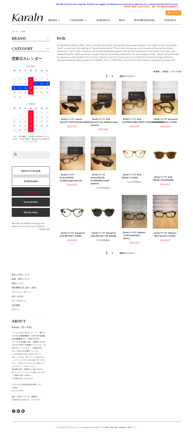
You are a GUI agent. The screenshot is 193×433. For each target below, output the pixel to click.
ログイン (16, 309)
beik (23, 31)
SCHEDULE (103, 20)
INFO (122, 20)
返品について (18, 283)
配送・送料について (21, 278)
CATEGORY (76, 20)
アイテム (175, 12)
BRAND (52, 20)
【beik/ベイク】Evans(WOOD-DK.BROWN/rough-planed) (100, 179)
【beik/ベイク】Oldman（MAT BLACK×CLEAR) (164, 234)
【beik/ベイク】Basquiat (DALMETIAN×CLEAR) (72, 234)
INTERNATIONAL (144, 20)
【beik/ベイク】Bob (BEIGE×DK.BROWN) (163, 178)
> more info (44, 229)
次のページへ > (127, 76)
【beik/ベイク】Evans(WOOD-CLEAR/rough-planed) (71, 177)
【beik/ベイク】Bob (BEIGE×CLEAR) (131, 176)
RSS (14, 296)
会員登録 (16, 305)
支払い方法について (21, 274)
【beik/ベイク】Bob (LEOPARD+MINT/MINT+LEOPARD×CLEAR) (134, 120)
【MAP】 (15, 387)
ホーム (15, 31)
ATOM (20, 296)
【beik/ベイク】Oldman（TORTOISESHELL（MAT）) (134, 235)
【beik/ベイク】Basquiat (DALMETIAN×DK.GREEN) (103, 234)
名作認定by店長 (31, 181)
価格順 (165, 71)
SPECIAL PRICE (31, 212)
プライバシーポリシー (22, 292)
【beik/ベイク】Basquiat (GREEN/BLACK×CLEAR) (165, 120)
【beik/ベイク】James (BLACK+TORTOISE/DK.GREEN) (72, 120)
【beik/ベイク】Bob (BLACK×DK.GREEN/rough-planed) (103, 122)
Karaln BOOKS (31, 202)
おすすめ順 (176, 71)
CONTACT (170, 20)
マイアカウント (19, 300)
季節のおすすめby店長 (31, 171)
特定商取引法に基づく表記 (24, 287)
